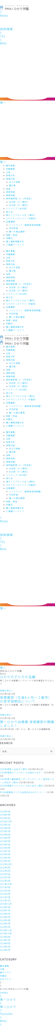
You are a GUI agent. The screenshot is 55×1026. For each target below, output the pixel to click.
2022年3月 (5, 880)
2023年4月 (5, 857)
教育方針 (10, 175)
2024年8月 (5, 834)
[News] (1, 11)
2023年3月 (5, 860)
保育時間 (10, 195)
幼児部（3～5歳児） (19, 201)
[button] (27, 982)
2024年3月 (5, 844)
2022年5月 (5, 874)
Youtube (6, 1014)
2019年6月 (5, 943)
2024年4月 (5, 841)
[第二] (27, 158)
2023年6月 (5, 854)
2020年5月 (5, 916)
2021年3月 (5, 897)
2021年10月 (6, 884)
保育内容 (10, 178)
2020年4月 (5, 920)
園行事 (12, 185)
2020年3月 (5, 923)
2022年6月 (5, 870)
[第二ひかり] (1, 1003)
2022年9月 (5, 867)
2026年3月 (5, 818)
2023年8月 (5, 847)
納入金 (9, 211)
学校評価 (13, 228)
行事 (2, 969)
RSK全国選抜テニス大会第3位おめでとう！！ (23, 792)
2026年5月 (5, 811)
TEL (3, 36)
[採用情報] (9, 25)
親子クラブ (5, 972)
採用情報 (6, 29)
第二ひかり (8, 1007)
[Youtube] (1, 1010)
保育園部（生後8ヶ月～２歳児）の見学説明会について (26, 699)
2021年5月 (5, 890)
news (4, 992)
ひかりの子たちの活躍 (17, 676)
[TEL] (1, 32)
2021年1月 (5, 900)
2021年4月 (5, 893)
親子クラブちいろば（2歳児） (21, 215)
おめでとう (5, 979)
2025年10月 (6, 821)
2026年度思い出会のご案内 (13, 769)
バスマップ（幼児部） (17, 208)
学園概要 (10, 168)
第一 (3, 102)
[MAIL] (1, 39)
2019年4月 (5, 949)
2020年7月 (5, 910)
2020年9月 (5, 907)
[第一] (27, 99)
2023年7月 (5, 851)
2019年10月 (6, 933)
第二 (3, 162)
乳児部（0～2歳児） (19, 205)
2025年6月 (5, 827)
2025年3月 (5, 831)
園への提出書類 (17, 231)
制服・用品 (11, 234)
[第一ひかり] (1, 995)
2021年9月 (5, 887)
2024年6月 (5, 837)
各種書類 (10, 221)
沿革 (8, 172)
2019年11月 (6, 930)
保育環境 (10, 191)
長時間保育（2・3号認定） (19, 198)
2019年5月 (5, 946)
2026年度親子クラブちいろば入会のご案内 (21, 785)
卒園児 (9, 238)
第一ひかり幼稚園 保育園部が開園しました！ (27, 723)
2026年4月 (5, 814)
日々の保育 (14, 182)
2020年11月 (6, 903)
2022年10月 (6, 864)
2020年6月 (5, 913)
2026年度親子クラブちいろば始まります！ (21, 772)
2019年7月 (5, 940)
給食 (8, 188)
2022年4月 (5, 877)
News (4, 15)
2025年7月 (5, 824)
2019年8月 (5, 936)
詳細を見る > (6, 690)
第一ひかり (8, 999)
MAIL (3, 43)
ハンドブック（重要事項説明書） (26, 224)
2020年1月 (5, 926)
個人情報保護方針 (15, 241)
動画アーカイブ (16, 244)
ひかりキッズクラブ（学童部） (22, 218)
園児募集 (10, 165)
